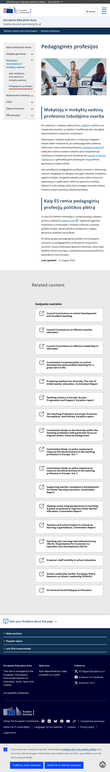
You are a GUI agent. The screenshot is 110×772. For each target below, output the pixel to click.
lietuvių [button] (92, 11)
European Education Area (17, 665)
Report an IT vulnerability (16, 726)
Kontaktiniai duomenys (93, 721)
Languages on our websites (48, 726)
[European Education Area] (18, 10)
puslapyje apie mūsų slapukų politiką (79, 749)
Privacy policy (87, 726)
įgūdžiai (85, 125)
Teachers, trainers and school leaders (20, 30)
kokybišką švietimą (92, 147)
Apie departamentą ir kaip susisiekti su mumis (53, 673)
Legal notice (9, 732)
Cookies (71, 726)
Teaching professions (50, 30)
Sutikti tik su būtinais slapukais (64, 765)
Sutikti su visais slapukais (27, 765)
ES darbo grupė (67, 220)
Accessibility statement (16, 693)
